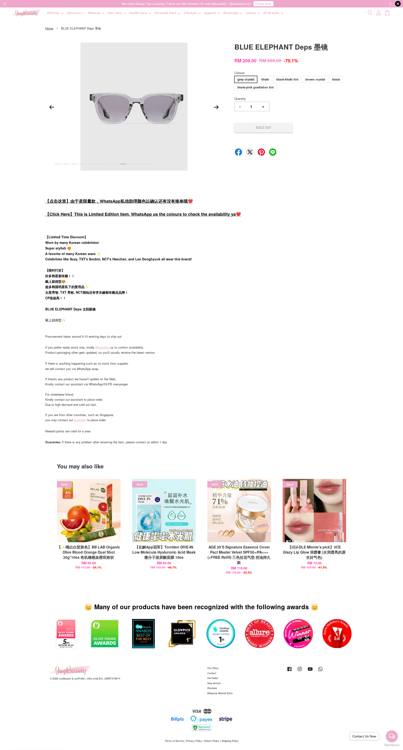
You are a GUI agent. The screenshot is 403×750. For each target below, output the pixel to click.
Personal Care (165, 13)
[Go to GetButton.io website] (391, 745)
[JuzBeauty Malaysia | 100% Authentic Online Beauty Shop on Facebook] (289, 671)
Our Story (213, 668)
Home (49, 28)
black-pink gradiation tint (255, 87)
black (336, 79)
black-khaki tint (287, 79)
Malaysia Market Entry (220, 693)
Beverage (230, 13)
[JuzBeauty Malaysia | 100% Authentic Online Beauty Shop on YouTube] (310, 671)
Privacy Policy (194, 741)
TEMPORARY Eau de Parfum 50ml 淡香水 (42, 737)
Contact (211, 673)
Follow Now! (263, 3)
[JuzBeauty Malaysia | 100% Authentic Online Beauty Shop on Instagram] (299, 671)
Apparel (210, 13)
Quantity (240, 98)
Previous (51, 107)
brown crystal (315, 79)
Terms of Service (174, 741)
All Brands (271, 13)
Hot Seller (212, 678)
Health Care (138, 13)
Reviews (212, 688)
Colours (239, 73)
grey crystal (245, 79)
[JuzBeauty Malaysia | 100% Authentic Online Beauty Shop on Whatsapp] (320, 671)
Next (216, 107)
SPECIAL (53, 13)
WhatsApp (102, 347)
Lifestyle (190, 13)
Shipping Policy (230, 741)
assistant (80, 420)
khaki (265, 79)
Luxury (251, 13)
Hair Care (115, 13)
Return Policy (211, 741)
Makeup (94, 13)
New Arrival (213, 683)
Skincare (74, 13)
